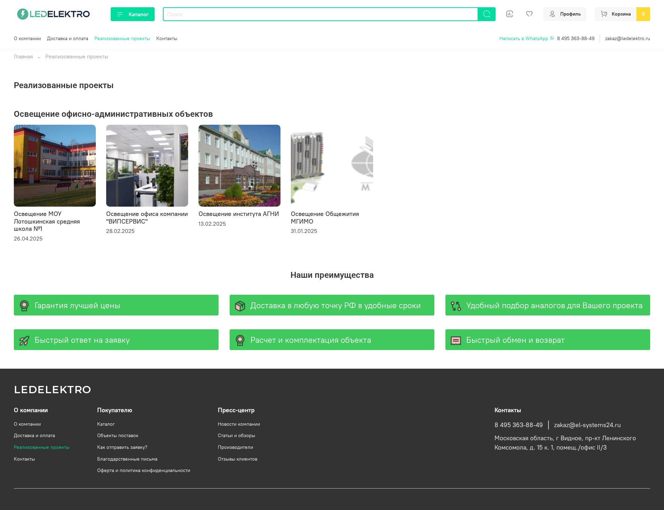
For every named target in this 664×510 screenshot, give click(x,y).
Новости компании (239, 424)
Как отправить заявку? (122, 447)
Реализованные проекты (122, 38)
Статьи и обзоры (236, 435)
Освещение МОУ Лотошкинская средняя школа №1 (47, 221)
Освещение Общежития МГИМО (325, 217)
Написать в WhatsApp (524, 38)
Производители (235, 447)
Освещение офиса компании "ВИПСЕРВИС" (147, 217)
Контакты (166, 38)
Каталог (139, 14)
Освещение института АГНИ (239, 214)
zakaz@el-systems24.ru (587, 425)
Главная (23, 56)
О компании (27, 38)
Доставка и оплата (67, 38)
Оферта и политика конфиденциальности (143, 470)
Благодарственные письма (127, 459)
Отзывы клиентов (237, 459)
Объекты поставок (117, 435)
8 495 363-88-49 (575, 38)
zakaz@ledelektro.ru (627, 38)
